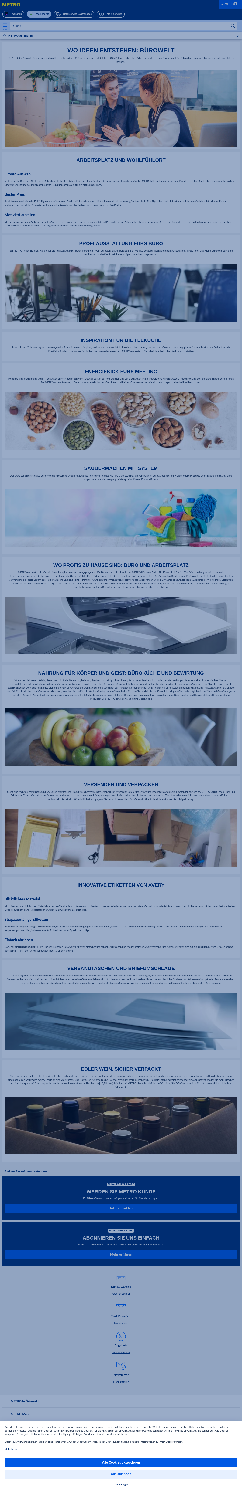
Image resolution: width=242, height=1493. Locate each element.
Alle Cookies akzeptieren (121, 1462)
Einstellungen (121, 1485)
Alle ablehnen (121, 1474)
